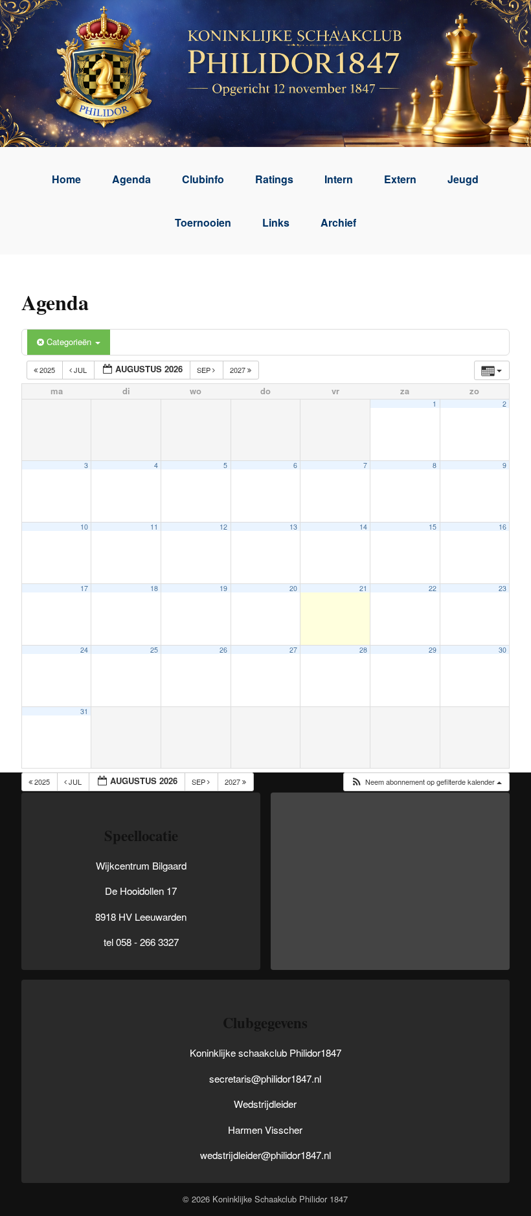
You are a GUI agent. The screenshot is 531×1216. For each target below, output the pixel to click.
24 (84, 650)
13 (293, 527)
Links (275, 222)
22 (432, 588)
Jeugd (463, 179)
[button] (426, 782)
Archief (338, 222)
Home (66, 179)
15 (432, 527)
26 (223, 650)
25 (154, 650)
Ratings (274, 179)
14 (363, 527)
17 (84, 588)
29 (432, 650)
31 (84, 711)
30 (502, 650)
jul (80, 370)
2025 (47, 370)
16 (502, 527)
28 (363, 650)
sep (204, 370)
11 (154, 527)
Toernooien (203, 222)
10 (84, 527)
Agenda (131, 179)
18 (154, 588)
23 (502, 588)
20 (293, 588)
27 (293, 650)
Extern (400, 179)
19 (223, 588)
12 (223, 527)
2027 (238, 370)
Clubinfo (203, 179)
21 (363, 588)
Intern (338, 179)
